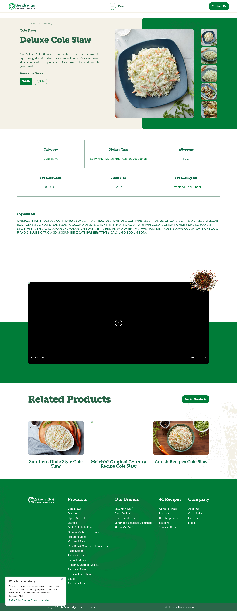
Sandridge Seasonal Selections (133, 522)
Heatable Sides (77, 537)
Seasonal (164, 522)
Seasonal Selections (80, 574)
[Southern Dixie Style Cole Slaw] (56, 438)
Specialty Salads (78, 583)
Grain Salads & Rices (80, 527)
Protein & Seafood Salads (83, 565)
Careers (193, 518)
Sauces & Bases (77, 569)
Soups (71, 579)
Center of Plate (168, 508)
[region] (35, 591)
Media (192, 522)
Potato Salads (76, 555)
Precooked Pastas (78, 560)
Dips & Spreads (77, 518)
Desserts (73, 513)
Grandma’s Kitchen (126, 518)
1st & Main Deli (124, 508)
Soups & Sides (167, 527)
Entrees (72, 522)
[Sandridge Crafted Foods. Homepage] (22, 6)
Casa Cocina (123, 513)
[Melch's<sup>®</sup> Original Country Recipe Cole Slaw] (118, 438)
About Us (193, 508)
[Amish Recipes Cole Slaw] (181, 438)
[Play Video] (118, 323)
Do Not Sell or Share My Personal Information (29, 600)
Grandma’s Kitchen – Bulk (83, 532)
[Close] (63, 579)
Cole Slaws (74, 508)
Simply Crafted (124, 527)
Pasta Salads (75, 551)
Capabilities (195, 513)
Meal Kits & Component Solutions (88, 546)
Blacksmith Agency (186, 607)
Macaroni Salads (78, 541)
